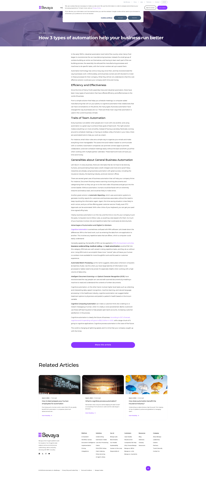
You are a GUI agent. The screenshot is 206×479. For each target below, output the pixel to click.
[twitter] (42, 454)
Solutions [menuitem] (99, 433)
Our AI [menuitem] (112, 433)
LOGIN (164, 2)
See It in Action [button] (150, 7)
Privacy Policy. (97, 8)
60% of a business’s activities (123, 243)
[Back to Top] (148, 468)
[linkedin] (40, 453)
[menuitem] (127, 2)
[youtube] (48, 453)
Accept (120, 18)
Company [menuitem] (156, 433)
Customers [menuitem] (127, 433)
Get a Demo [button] (162, 7)
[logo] (49, 435)
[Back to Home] (46, 7)
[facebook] (46, 453)
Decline (134, 18)
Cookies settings (106, 18)
